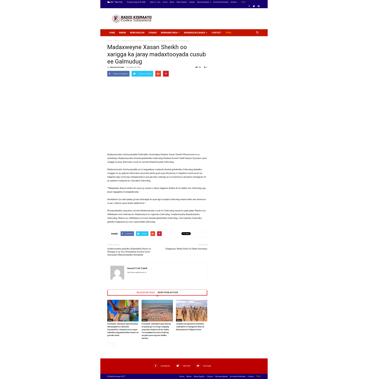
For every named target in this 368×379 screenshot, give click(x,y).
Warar (172, 2)
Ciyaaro (192, 2)
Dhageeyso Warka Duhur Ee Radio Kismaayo (186, 248)
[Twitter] (254, 6)
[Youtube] (258, 6)
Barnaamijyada (203, 2)
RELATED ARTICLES (146, 292)
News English (182, 2)
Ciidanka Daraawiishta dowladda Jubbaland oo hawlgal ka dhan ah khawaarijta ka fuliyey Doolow (190, 327)
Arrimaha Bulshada (220, 2)
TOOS (243, 2)
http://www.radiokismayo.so (136, 272)
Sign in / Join (155, 2)
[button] (257, 32)
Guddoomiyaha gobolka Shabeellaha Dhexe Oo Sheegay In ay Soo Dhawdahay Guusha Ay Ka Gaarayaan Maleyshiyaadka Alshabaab (129, 251)
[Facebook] (249, 6)
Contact (233, 2)
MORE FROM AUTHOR (168, 292)
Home (165, 2)
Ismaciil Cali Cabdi (117, 67)
